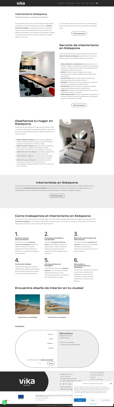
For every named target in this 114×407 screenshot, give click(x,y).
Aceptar (80, 400)
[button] (111, 383)
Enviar (51, 363)
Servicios (78, 3)
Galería (86, 3)
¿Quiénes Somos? (70, 3)
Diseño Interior (61, 3)
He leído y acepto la (41, 360)
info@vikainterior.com (66, 374)
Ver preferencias (106, 400)
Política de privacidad (93, 403)
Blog (83, 3)
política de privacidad (47, 360)
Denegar (93, 400)
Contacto (92, 3)
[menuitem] (97, 3)
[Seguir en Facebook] (60, 384)
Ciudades (92, 377)
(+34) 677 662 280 (65, 376)
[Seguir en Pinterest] (67, 384)
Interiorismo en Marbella (27, 317)
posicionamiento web (63, 405)
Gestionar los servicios (79, 395)
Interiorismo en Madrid (57, 317)
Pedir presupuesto (79, 33)
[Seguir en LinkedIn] (70, 384)
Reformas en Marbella (96, 379)
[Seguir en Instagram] (63, 384)
